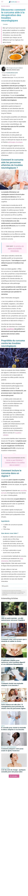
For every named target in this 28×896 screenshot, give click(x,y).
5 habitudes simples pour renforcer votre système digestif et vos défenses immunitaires (13, 662)
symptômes (10, 329)
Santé (2, 616)
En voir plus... (14, 776)
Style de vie (4, 702)
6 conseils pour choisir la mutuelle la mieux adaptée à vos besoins (13, 728)
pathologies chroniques (15, 142)
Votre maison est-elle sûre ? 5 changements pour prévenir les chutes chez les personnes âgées (13, 706)
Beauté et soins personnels (8, 637)
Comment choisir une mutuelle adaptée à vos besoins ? (12, 684)
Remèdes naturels (5, 6)
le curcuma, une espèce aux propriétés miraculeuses (16, 248)
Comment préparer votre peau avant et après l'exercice (12, 750)
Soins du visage (5, 768)
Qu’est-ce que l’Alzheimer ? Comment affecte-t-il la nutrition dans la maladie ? (15, 462)
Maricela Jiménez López (13, 69)
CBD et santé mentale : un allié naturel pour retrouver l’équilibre (13, 619)
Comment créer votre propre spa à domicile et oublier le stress (14, 640)
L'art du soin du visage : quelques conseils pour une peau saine (13, 771)
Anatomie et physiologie (8, 658)
